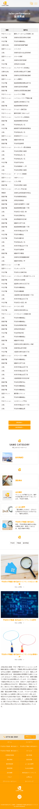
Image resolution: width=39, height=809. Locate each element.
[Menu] (36, 3)
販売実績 (26, 543)
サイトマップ (29, 781)
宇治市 (12, 543)
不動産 (19, 543)
